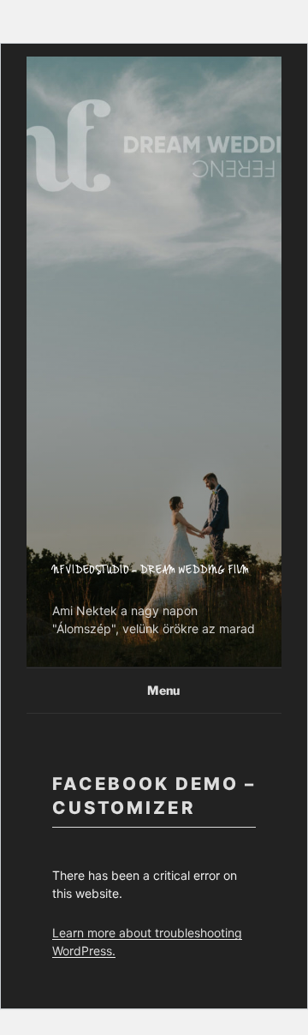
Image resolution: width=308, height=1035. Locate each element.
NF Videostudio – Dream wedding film (151, 571)
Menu (163, 690)
